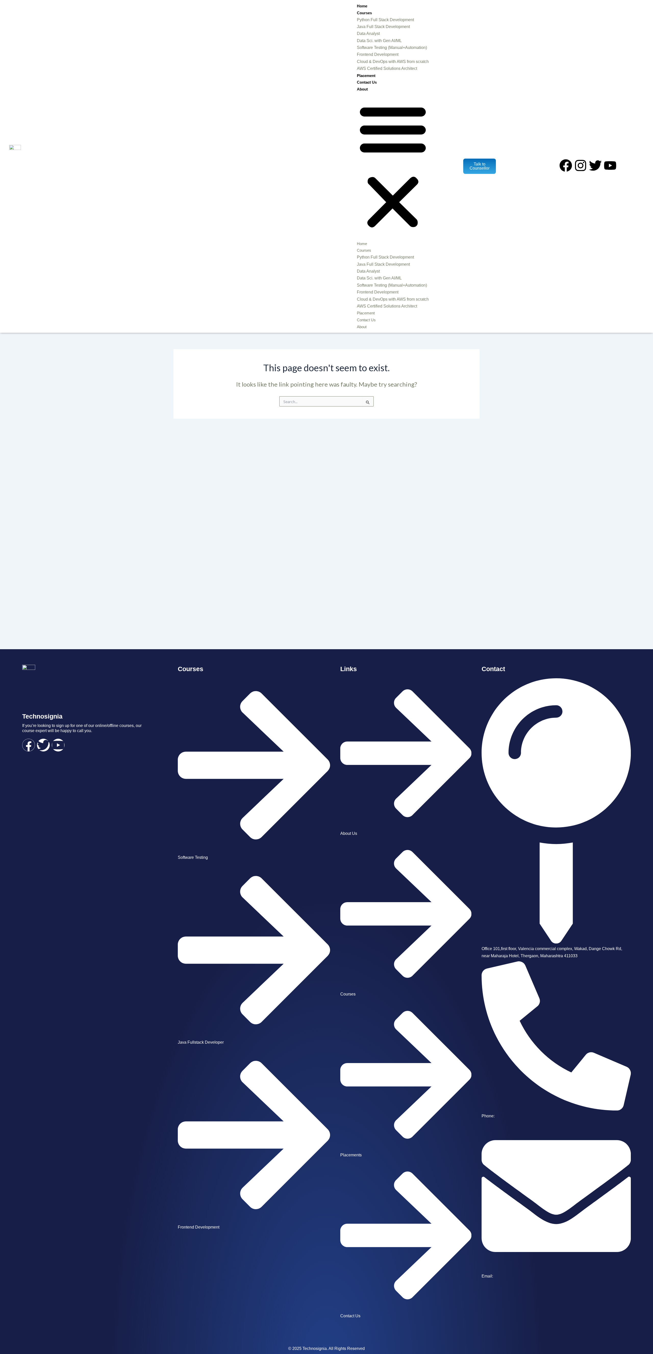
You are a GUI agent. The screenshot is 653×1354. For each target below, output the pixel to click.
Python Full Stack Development (385, 20)
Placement (366, 75)
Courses (364, 13)
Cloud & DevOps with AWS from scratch (393, 61)
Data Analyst (368, 33)
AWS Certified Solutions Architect (387, 68)
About (362, 89)
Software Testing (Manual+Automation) (392, 47)
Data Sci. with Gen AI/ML (379, 41)
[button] (393, 166)
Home (362, 6)
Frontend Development (377, 54)
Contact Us (367, 82)
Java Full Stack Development (383, 26)
